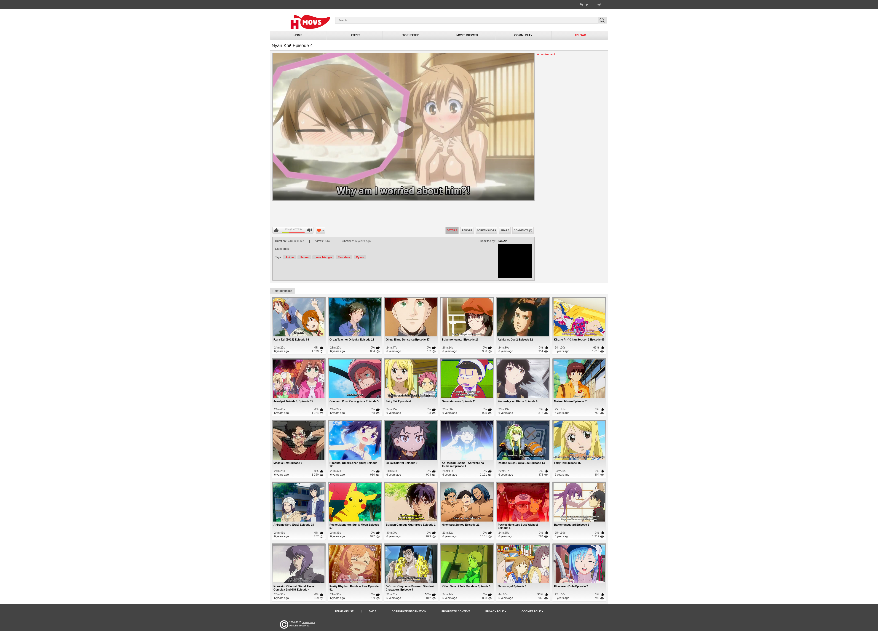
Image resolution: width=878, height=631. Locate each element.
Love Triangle (323, 257)
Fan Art (502, 241)
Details (452, 230)
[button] (403, 127)
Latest (354, 35)
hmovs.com (308, 622)
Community (523, 35)
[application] (403, 126)
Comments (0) (523, 230)
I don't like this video (309, 230)
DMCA (372, 611)
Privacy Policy (495, 611)
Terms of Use (344, 611)
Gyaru (360, 257)
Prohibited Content (456, 611)
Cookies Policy (532, 611)
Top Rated (410, 35)
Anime (289, 257)
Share (505, 230)
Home (298, 35)
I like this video (276, 230)
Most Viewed (467, 35)
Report (467, 230)
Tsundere (344, 257)
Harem (304, 257)
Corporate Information (409, 611)
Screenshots (486, 230)
